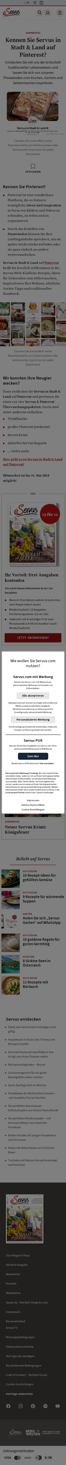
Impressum (33, 800)
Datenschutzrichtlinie (33, 805)
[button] (33, 756)
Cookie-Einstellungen (33, 809)
